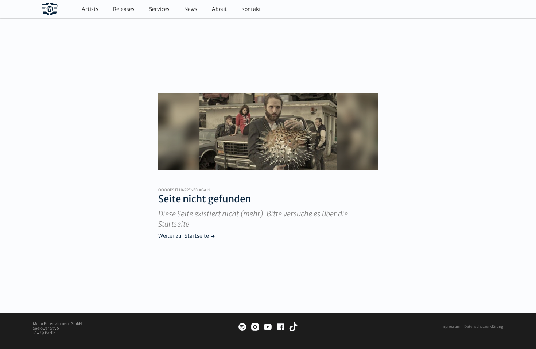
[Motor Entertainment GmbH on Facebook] (280, 328)
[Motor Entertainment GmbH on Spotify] (242, 328)
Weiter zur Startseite (183, 236)
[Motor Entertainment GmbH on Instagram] (255, 328)
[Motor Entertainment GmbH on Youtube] (267, 328)
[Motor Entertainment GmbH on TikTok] (293, 328)
